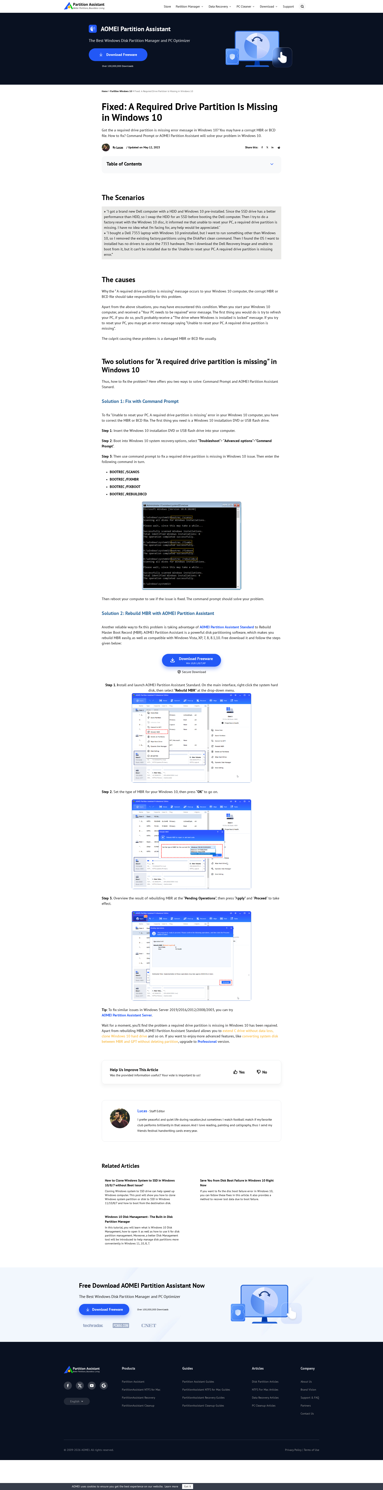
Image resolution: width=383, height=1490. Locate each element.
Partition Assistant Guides (198, 1381)
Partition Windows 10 (121, 91)
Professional (207, 1041)
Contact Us (307, 1413)
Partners (306, 1405)
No (264, 1072)
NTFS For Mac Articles (265, 1389)
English (75, 1401)
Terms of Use (311, 1450)
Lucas (119, 147)
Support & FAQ (310, 1397)
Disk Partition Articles (265, 1381)
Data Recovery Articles (265, 1397)
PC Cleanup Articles (263, 1405)
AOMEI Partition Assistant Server (127, 1015)
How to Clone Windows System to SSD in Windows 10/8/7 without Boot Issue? (140, 1182)
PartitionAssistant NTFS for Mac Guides (206, 1389)
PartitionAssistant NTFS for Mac (141, 1389)
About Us (306, 1381)
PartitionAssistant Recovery (138, 1397)
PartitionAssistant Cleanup (138, 1405)
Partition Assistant (133, 1381)
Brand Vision (308, 1389)
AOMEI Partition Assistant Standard (227, 627)
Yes (242, 1072)
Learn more (171, 1486)
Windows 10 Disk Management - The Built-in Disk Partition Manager (139, 1219)
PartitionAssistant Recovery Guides (203, 1397)
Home (105, 91)
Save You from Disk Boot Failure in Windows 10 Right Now (237, 1182)
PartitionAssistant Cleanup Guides (203, 1405)
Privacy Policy (293, 1450)
